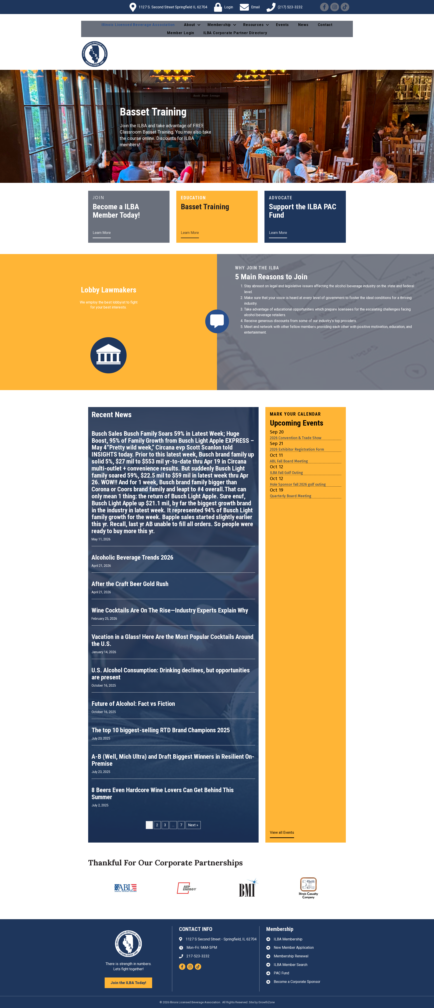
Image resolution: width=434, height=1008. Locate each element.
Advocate (280, 197)
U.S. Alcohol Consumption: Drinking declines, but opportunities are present (171, 689)
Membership (219, 25)
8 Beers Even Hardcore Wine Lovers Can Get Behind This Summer (163, 809)
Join (98, 197)
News (303, 25)
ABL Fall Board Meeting (289, 477)
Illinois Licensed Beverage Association (138, 25)
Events (282, 25)
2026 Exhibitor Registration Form (297, 465)
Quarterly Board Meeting (290, 512)
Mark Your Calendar (295, 430)
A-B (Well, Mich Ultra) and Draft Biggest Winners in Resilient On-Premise (173, 776)
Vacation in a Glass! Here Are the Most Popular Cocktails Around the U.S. (172, 656)
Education (193, 197)
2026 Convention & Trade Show (295, 454)
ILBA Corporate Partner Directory (235, 33)
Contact (325, 25)
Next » (193, 841)
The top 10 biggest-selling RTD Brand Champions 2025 (161, 746)
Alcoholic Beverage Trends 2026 (132, 573)
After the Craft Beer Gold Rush (130, 599)
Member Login (180, 33)
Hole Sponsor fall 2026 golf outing (298, 500)
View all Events (282, 848)
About (189, 25)
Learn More (102, 233)
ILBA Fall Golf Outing (286, 488)
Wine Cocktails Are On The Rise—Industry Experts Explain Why (170, 626)
